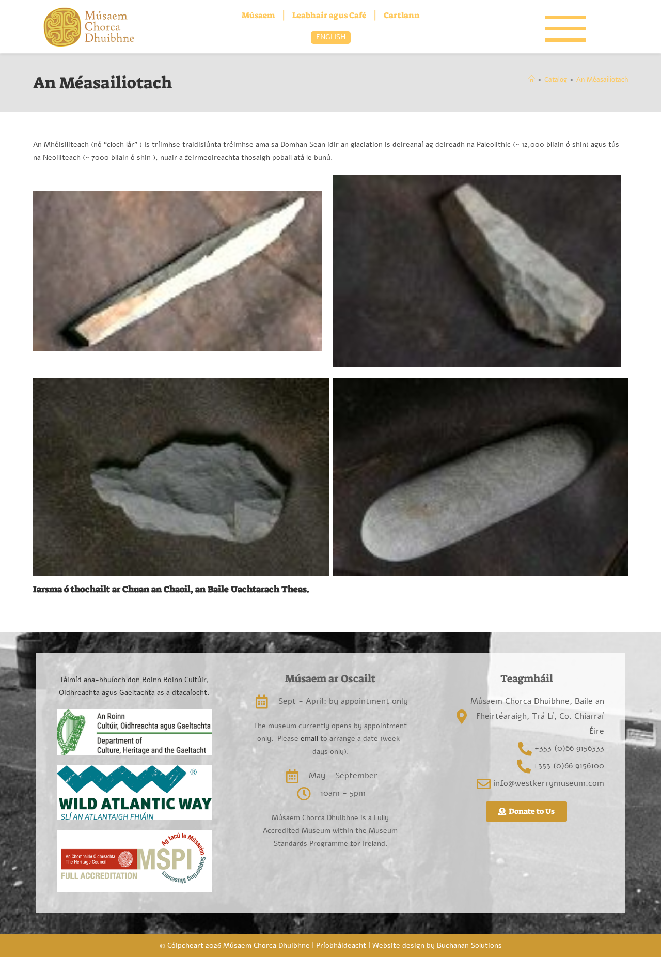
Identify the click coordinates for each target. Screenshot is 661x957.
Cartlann (402, 15)
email (308, 739)
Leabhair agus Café (329, 15)
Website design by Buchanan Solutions (437, 945)
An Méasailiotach (602, 79)
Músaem (258, 15)
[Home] (531, 79)
